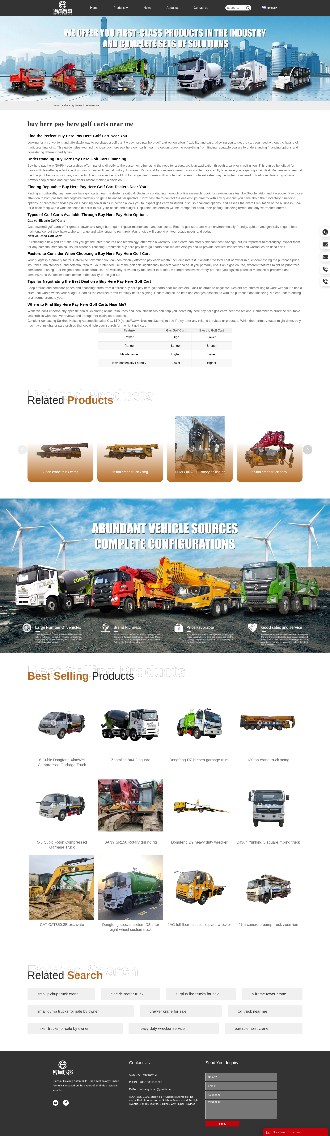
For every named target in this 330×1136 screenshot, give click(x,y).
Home (56, 105)
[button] (307, 449)
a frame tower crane (269, 994)
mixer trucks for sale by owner (63, 1028)
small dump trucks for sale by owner (68, 1011)
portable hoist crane (251, 1028)
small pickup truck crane (57, 994)
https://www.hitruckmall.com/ (142, 321)
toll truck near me (252, 1011)
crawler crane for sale (168, 1011)
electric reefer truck (127, 994)
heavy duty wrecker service (161, 1028)
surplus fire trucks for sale (197, 994)
